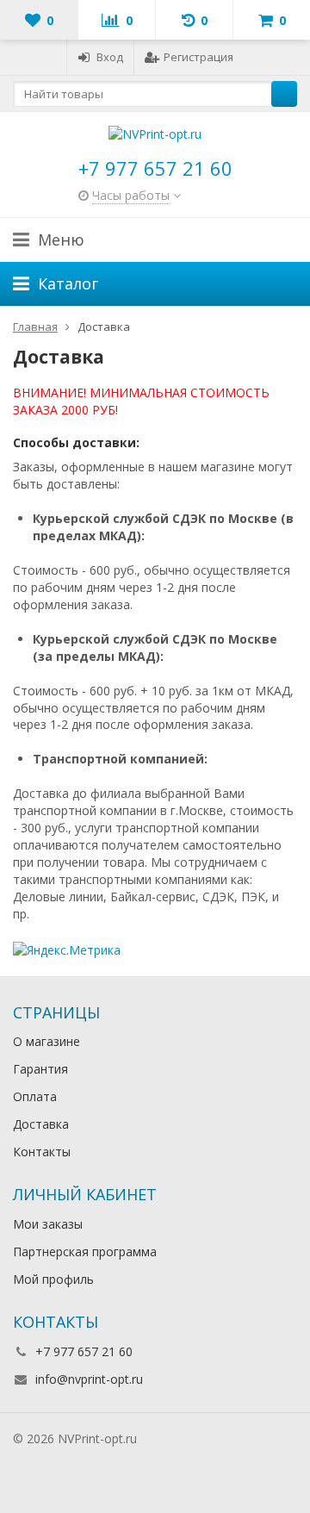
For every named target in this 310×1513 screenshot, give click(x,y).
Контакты (42, 1151)
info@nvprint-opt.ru (89, 1379)
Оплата (35, 1096)
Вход (109, 57)
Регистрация (198, 57)
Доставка (41, 1124)
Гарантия (40, 1069)
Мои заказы (48, 1224)
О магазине (46, 1041)
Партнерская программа (85, 1251)
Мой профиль (53, 1279)
